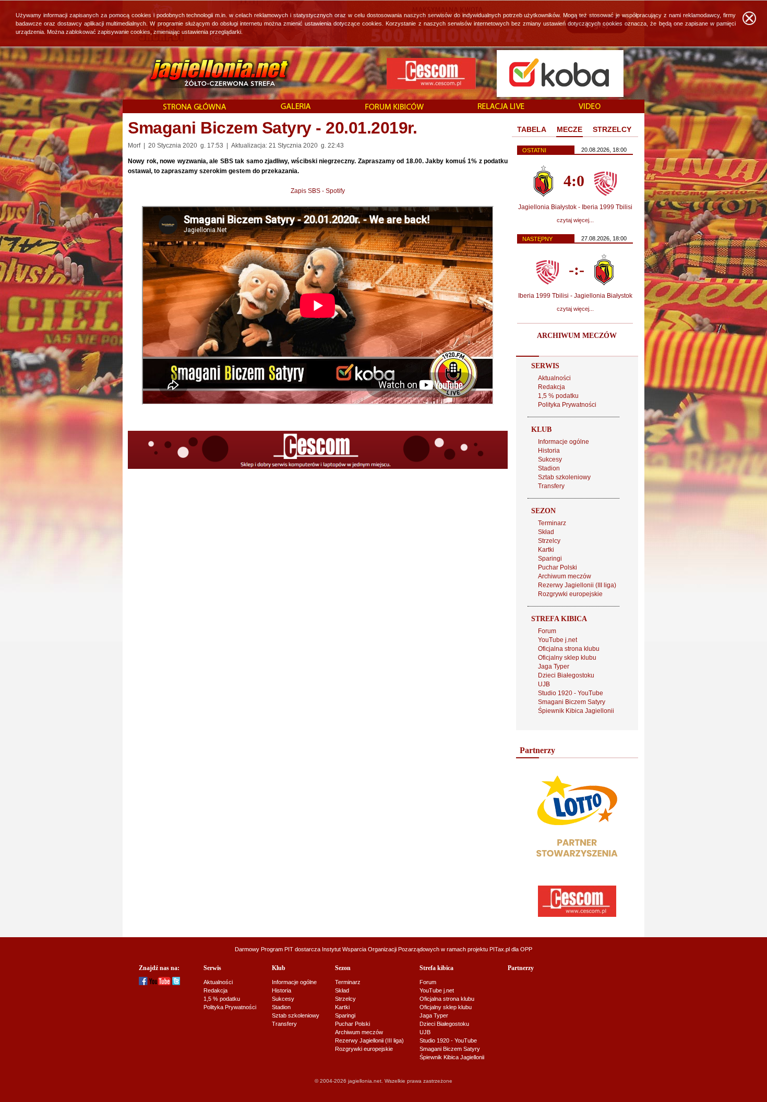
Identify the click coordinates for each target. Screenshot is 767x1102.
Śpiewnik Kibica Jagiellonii (576, 711)
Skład (546, 532)
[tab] (532, 130)
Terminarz (552, 523)
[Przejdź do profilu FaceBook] (143, 983)
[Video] (590, 107)
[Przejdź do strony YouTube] (160, 983)
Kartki (546, 549)
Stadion (549, 468)
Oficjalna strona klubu (569, 648)
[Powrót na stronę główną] (208, 73)
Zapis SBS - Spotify (318, 191)
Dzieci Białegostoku (566, 675)
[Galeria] (296, 107)
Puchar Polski (557, 567)
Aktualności (554, 378)
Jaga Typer (553, 666)
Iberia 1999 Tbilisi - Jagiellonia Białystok (575, 295)
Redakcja (551, 387)
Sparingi (550, 558)
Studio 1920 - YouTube (570, 693)
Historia (549, 450)
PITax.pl (499, 949)
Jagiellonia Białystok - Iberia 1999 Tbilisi (575, 207)
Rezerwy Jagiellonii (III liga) (577, 585)
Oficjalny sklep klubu (567, 657)
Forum (547, 631)
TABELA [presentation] (531, 129)
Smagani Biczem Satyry (571, 702)
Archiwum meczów (564, 576)
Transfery (551, 486)
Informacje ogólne (563, 441)
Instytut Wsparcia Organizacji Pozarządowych (380, 949)
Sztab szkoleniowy (564, 477)
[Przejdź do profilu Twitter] (176, 983)
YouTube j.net (557, 640)
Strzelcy (549, 540)
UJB (544, 684)
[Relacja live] (501, 107)
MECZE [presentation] (569, 129)
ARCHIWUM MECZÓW (577, 336)
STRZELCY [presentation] (612, 129)
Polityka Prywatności (567, 404)
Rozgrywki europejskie (570, 594)
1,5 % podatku (558, 395)
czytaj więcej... (575, 220)
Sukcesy (550, 459)
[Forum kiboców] (394, 107)
